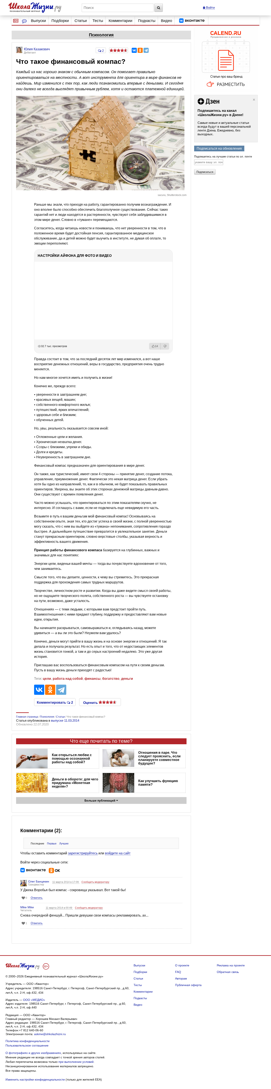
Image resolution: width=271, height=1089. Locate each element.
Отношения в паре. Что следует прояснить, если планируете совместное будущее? (159, 758)
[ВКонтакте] (134, 50)
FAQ (178, 972)
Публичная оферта (188, 985)
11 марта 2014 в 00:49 (59, 907)
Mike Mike (27, 907)
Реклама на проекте (231, 965)
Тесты (98, 21)
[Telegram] (146, 50)
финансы (92, 678)
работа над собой (68, 678)
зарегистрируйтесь (83, 853)
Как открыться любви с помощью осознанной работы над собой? (72, 758)
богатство (110, 678)
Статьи (81, 21)
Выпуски (38, 21)
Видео (166, 21)
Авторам (181, 978)
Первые (52, 843)
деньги (127, 678)
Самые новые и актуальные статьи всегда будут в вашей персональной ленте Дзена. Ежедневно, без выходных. (224, 128)
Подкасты (146, 21)
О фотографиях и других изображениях (33, 1053)
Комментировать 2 (55, 702)
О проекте (182, 965)
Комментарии (120, 21)
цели (47, 678)
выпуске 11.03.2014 (65, 720)
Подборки (60, 21)
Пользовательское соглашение (27, 1045)
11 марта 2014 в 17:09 (65, 882)
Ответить (37, 897)
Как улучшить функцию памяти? (158, 782)
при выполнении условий (76, 1061)
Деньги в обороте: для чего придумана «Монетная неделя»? (75, 782)
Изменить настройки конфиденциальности (35, 1079)
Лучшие (64, 843)
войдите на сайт (117, 853)
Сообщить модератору (95, 882)
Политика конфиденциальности (28, 1041)
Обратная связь (228, 972)
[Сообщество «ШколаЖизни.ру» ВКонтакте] (192, 20)
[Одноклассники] (140, 50)
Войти (210, 7)
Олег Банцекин (38, 881)
